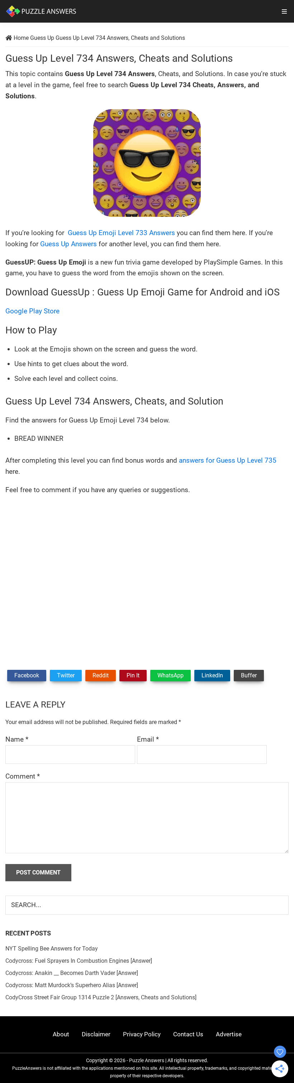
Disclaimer (96, 1034)
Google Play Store (32, 311)
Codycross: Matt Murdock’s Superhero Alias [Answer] (71, 985)
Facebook (26, 675)
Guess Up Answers (68, 244)
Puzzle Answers (146, 1060)
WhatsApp (170, 675)
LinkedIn (212, 675)
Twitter (66, 675)
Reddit (101, 675)
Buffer (249, 675)
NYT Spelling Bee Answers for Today (51, 948)
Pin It (133, 675)
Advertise (229, 1034)
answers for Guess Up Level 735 (227, 460)
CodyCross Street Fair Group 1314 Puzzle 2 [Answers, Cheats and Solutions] (100, 997)
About (61, 1034)
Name (16, 739)
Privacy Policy (142, 1034)
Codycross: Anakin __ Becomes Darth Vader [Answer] (71, 973)
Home (21, 37)
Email (148, 739)
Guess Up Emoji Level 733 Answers (120, 233)
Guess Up (42, 37)
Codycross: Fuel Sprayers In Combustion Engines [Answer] (78, 960)
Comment (22, 776)
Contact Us (188, 1034)
